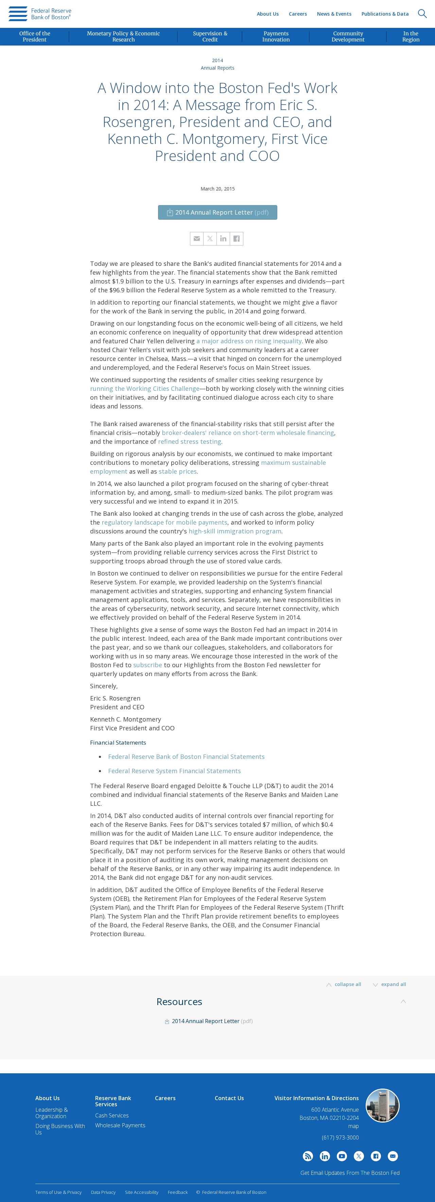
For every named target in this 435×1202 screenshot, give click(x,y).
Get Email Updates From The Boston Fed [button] (350, 1173)
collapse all (348, 984)
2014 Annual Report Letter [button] (221, 212)
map (353, 1126)
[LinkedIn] (323, 1158)
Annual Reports (217, 68)
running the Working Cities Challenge (144, 388)
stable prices (178, 471)
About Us (268, 14)
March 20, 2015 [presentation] (218, 188)
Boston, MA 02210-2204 (329, 1118)
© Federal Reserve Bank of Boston (231, 1192)
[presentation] (39, 13)
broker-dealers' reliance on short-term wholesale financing (248, 433)
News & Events (334, 14)
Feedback (178, 1192)
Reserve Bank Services (113, 1101)
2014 (217, 60)
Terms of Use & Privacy (58, 1192)
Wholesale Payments (120, 1125)
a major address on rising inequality (249, 341)
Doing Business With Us (60, 1129)
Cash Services (112, 1115)
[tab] (283, 1023)
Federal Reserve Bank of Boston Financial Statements (186, 756)
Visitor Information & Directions (317, 1098)
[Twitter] (357, 1158)
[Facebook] (374, 1158)
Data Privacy (103, 1192)
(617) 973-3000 (340, 1137)
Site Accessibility (141, 1192)
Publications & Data (385, 14)
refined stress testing (189, 441)
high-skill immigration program (235, 531)
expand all (393, 984)
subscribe (147, 665)
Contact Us (229, 1098)
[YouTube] (340, 1158)
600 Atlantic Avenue (335, 1110)
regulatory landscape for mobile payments (164, 522)
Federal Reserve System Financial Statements (174, 771)
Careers (298, 14)
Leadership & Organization (51, 1113)
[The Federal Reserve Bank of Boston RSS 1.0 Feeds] (306, 1158)
